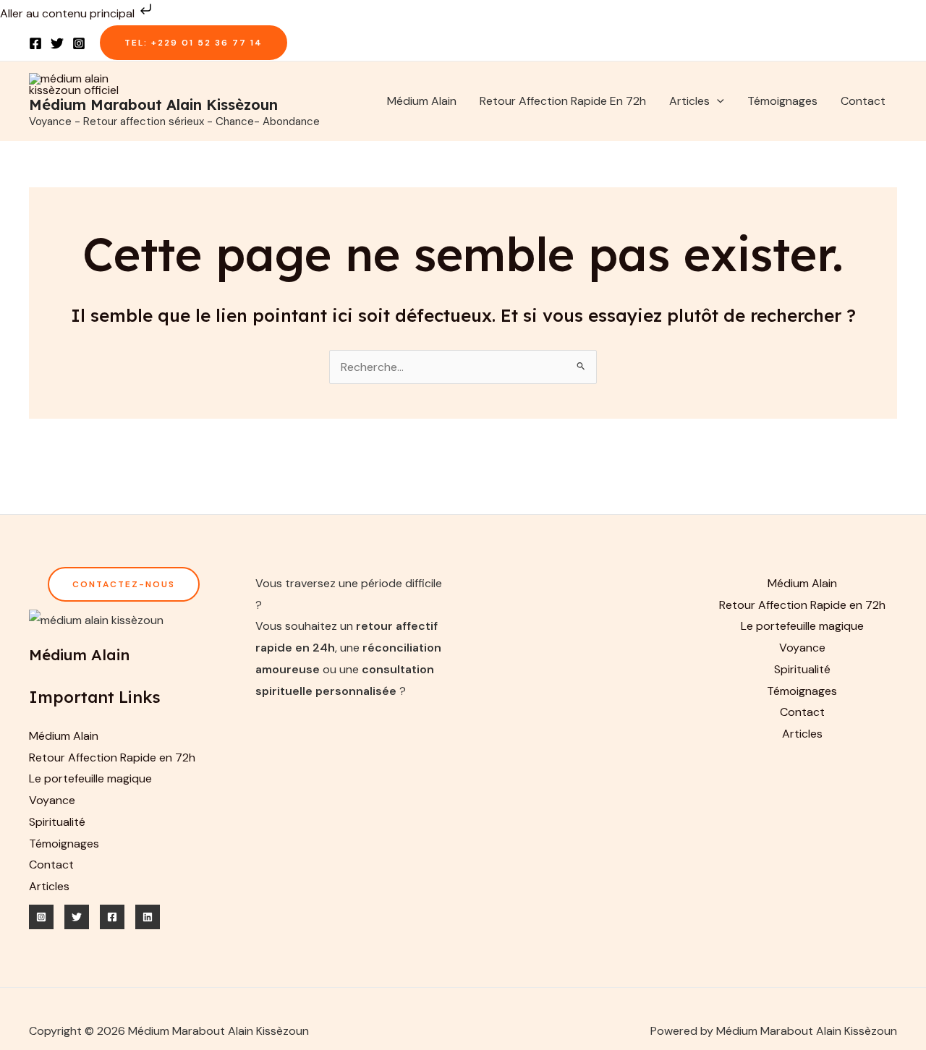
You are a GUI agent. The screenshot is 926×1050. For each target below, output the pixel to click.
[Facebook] (35, 43)
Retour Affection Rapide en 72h (563, 100)
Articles (689, 100)
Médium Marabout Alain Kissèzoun (153, 104)
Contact (863, 100)
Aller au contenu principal (68, 13)
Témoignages (782, 100)
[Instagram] (78, 43)
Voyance (52, 800)
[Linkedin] (147, 917)
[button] (193, 42)
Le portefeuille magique (90, 778)
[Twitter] (57, 43)
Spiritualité (57, 821)
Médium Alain (421, 100)
